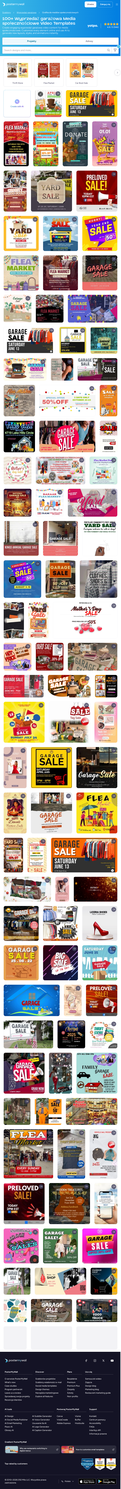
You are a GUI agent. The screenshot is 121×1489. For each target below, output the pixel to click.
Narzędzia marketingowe (46, 1393)
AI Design (9, 1416)
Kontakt (93, 1416)
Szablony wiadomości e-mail (48, 1382)
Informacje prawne (98, 1434)
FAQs (91, 1427)
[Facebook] (86, 1361)
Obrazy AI (9, 1430)
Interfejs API (95, 1430)
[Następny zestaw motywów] (117, 72)
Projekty (31, 41)
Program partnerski (13, 1389)
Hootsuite (79, 1423)
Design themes (42, 1389)
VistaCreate (62, 1419)
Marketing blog (92, 1389)
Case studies (11, 1386)
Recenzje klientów (13, 1400)
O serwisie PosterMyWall (16, 1379)
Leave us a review (13, 1393)
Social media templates (46, 1386)
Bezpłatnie (72, 1379)
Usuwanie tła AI (39, 1423)
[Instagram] (95, 1361)
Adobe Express (64, 1423)
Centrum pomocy (97, 1419)
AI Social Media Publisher (16, 1419)
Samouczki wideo (93, 1379)
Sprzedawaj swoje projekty (17, 1396)
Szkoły (70, 1393)
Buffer (78, 1419)
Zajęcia (88, 1382)
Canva (60, 1416)
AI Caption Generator (42, 1430)
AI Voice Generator (41, 1419)
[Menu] (117, 4)
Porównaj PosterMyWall (68, 1409)
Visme (78, 1416)
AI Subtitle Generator (42, 1416)
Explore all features (44, 1396)
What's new (10, 1382)
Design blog (90, 1386)
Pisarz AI (9, 1427)
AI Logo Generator (40, 1427)
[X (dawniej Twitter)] (103, 1361)
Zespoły (71, 1389)
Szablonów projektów (45, 1379)
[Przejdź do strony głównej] (12, 4)
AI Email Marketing (13, 1423)
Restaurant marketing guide (98, 1393)
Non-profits (72, 1396)
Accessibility (95, 1423)
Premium (71, 1382)
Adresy (89, 41)
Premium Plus (73, 1386)
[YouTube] (112, 1361)
